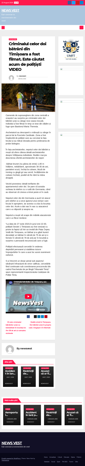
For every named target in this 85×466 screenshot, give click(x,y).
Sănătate (46, 461)
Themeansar (5, 460)
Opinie (73, 457)
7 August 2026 (12, 418)
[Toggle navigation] (81, 27)
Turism (8, 409)
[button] (77, 27)
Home (46, 457)
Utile (76, 461)
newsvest (22, 76)
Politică (79, 457)
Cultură (60, 457)
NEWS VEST (10, 10)
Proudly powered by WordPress (11, 458)
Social (53, 461)
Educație (66, 457)
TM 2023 (64, 461)
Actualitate (12, 39)
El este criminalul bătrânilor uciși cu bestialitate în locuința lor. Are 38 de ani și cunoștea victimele (16, 327)
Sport (58, 461)
